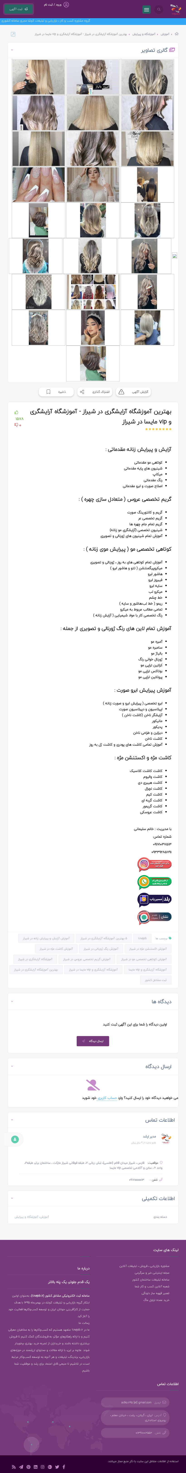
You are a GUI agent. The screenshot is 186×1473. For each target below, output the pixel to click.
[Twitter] (57, 1467)
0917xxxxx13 (136, 1179)
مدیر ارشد (149, 1136)
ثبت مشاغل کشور (156, 980)
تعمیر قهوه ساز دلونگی (155, 1293)
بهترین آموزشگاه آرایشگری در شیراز (36, 969)
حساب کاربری (107, 1098)
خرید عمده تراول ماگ (156, 1299)
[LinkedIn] (35, 1467)
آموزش (165, 34)
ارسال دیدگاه (96, 1041)
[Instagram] (42, 1467)
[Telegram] (21, 1467)
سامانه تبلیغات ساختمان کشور (150, 1279)
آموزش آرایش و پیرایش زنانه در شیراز (46, 938)
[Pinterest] (28, 1467)
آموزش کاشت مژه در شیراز (56, 948)
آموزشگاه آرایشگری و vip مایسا (148, 969)
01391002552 (144, 1432)
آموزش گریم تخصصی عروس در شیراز (86, 959)
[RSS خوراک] (14, 1467)
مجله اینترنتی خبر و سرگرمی (152, 1272)
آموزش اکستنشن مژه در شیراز (148, 948)
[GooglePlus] (50, 1467)
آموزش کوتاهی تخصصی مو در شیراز (144, 959)
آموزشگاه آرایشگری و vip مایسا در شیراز (93, 969)
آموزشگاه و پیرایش (143, 34)
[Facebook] (64, 1467)
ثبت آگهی (16, 9)
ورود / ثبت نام (52, 4)
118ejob (142, 938)
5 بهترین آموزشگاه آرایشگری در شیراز (104, 938)
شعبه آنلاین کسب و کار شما (152, 1286)
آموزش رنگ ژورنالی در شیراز (101, 948)
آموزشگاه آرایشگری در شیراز (35, 959)
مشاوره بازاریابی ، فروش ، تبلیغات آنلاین (144, 1265)
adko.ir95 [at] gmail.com (136, 1402)
